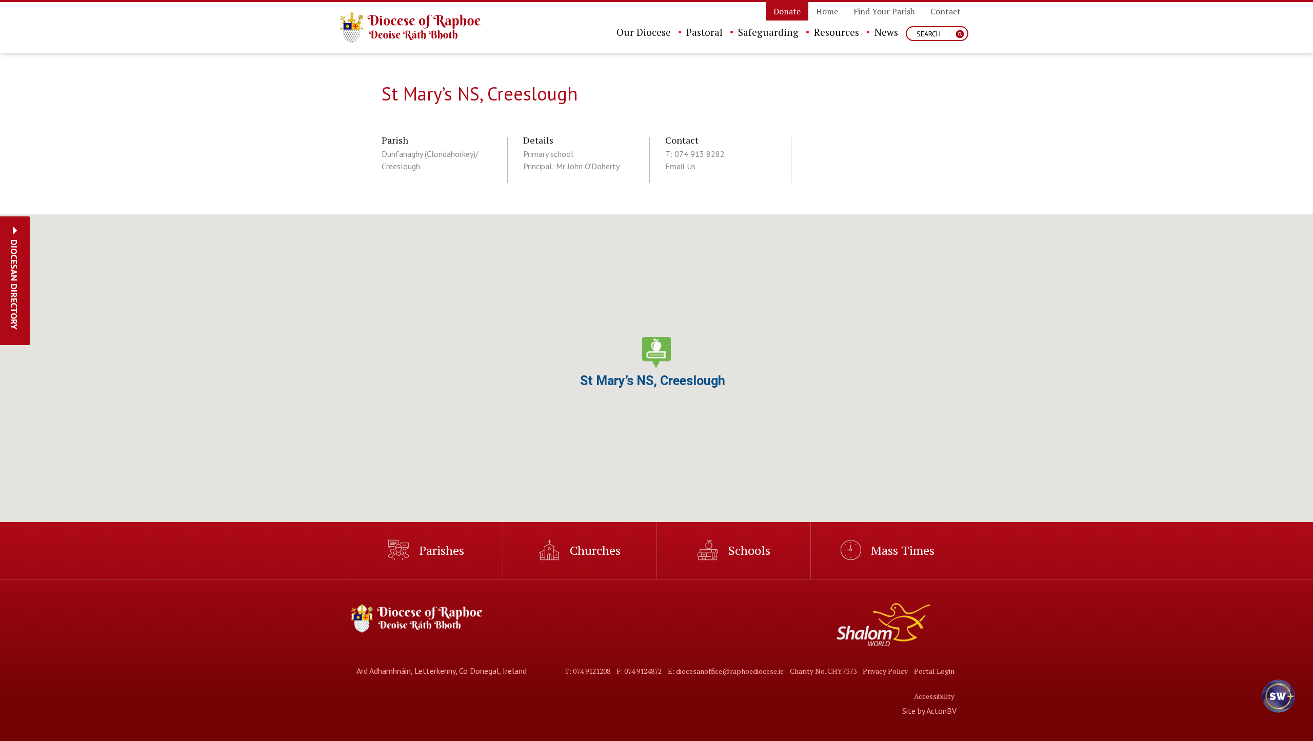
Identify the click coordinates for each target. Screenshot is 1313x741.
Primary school (548, 154)
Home (827, 11)
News (886, 32)
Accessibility (934, 696)
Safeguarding (768, 32)
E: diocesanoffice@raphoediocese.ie (726, 671)
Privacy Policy (885, 671)
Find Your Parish (884, 11)
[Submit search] (960, 34)
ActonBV (941, 711)
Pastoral (704, 32)
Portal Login (934, 671)
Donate (787, 11)
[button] (14, 284)
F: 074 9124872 (639, 671)
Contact (945, 11)
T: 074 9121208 (587, 671)
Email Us (680, 166)
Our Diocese (643, 32)
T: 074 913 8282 (695, 154)
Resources (836, 32)
